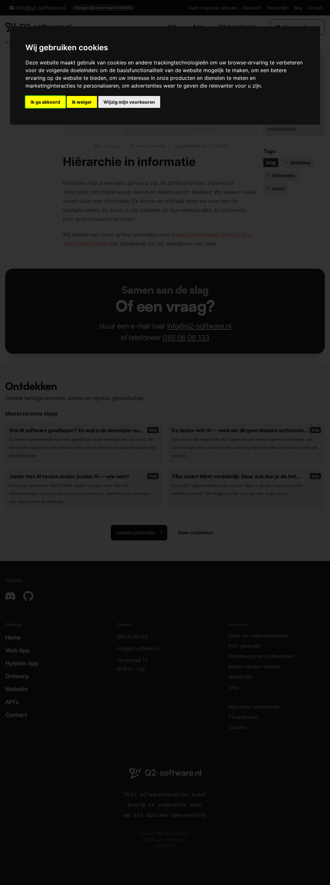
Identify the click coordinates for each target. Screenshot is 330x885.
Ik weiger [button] (82, 102)
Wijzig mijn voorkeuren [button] (129, 102)
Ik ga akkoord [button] (45, 102)
